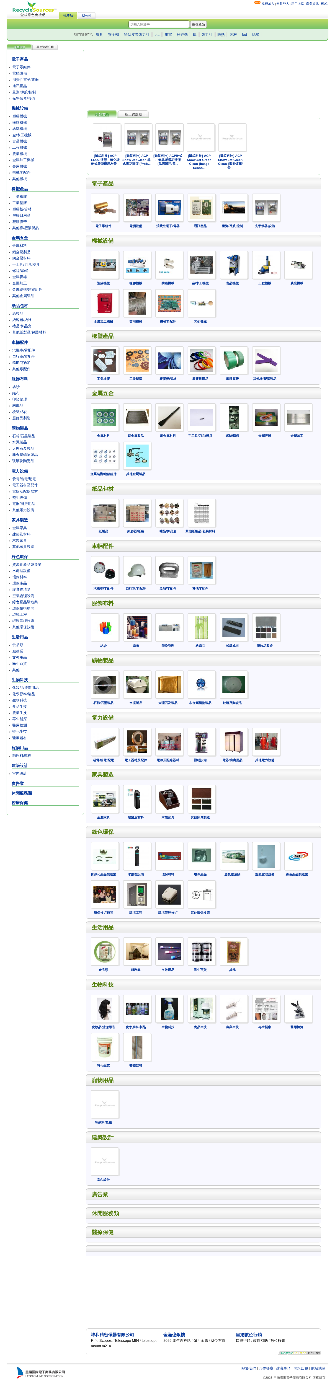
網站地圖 (318, 1368)
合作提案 (266, 1368)
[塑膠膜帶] (232, 346)
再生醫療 (19, 719)
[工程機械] (265, 250)
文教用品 (19, 657)
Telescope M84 (126, 1341)
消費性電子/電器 (25, 80)
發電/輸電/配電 (24, 479)
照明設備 (19, 497)
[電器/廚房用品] (232, 727)
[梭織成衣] (232, 613)
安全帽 (113, 34)
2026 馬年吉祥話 (177, 1341)
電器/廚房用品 (23, 504)
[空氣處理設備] (265, 841)
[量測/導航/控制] (232, 193)
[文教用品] (168, 937)
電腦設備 (19, 73)
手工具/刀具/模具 (26, 264)
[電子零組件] (103, 193)
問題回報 (301, 1368)
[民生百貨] (200, 937)
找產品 (68, 15)
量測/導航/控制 (24, 92)
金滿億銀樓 (174, 1334)
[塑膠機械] (103, 250)
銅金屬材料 (21, 258)
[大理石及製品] (168, 670)
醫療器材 (19, 738)
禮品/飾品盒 (21, 326)
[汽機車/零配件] (103, 556)
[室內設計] (103, 1147)
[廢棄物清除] (232, 841)
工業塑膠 (19, 203)
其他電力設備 (23, 510)
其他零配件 (21, 369)
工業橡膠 (19, 197)
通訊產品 (19, 86)
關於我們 (249, 1368)
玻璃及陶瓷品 (23, 461)
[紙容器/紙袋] (136, 498)
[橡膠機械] (136, 250)
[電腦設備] (136, 193)
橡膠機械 (19, 122)
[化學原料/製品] (136, 994)
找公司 (86, 15)
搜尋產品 (198, 24)
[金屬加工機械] (103, 289)
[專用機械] (136, 289)
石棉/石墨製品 (23, 436)
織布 (16, 393)
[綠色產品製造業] (297, 841)
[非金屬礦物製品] (200, 670)
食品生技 (19, 707)
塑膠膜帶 (19, 222)
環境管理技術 (23, 621)
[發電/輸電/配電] (103, 727)
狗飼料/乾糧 (21, 756)
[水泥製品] (136, 670)
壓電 (168, 34)
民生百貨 (19, 663)
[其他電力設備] (265, 727)
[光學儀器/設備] (265, 193)
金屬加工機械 (23, 160)
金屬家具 (19, 528)
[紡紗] (103, 613)
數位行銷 (278, 1341)
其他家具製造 (23, 546)
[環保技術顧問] (103, 880)
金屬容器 (19, 277)
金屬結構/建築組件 (27, 289)
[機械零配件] (168, 289)
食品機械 (19, 141)
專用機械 (19, 166)
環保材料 (19, 577)
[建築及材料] (136, 784)
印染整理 (19, 399)
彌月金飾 (200, 1341)
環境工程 (19, 614)
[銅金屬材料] (168, 403)
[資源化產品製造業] (103, 841)
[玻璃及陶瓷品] (232, 670)
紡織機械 (19, 129)
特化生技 (19, 731)
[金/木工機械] (200, 250)
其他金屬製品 (23, 296)
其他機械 (19, 179)
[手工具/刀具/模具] (200, 403)
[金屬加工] (297, 403)
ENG (324, 3)
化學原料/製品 (23, 694)
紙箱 (255, 34)
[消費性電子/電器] (168, 193)
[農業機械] (297, 250)
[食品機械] (232, 250)
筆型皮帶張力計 (136, 34)
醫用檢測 (19, 725)
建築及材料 (21, 534)
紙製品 (17, 314)
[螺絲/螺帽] (232, 403)
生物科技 (19, 700)
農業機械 (19, 154)
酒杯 (233, 34)
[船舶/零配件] (168, 556)
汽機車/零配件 (23, 350)
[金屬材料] (103, 403)
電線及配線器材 (25, 491)
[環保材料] (168, 841)
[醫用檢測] (297, 994)
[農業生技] (232, 994)
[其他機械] (200, 289)
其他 (16, 670)
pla (157, 34)
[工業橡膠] (103, 346)
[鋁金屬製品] (136, 403)
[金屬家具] (103, 784)
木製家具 (19, 540)
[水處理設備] (136, 841)
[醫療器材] (136, 1033)
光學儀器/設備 (23, 98)
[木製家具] (168, 784)
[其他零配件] (200, 556)
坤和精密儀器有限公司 (112, 1334)
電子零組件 (21, 67)
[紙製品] (103, 498)
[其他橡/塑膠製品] (265, 346)
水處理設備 (21, 571)
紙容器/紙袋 (21, 320)
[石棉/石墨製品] (103, 670)
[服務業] (136, 937)
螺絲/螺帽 (20, 271)
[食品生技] (200, 994)
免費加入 (268, 3)
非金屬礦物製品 (25, 455)
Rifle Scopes (101, 1341)
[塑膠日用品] (200, 346)
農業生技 (19, 713)
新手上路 (297, 3)
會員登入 (282, 3)
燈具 (99, 34)
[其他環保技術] (200, 880)
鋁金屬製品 (21, 252)
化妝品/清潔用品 (25, 688)
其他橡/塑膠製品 (25, 228)
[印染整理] (168, 613)
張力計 (206, 34)
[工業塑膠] (136, 346)
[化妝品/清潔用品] (103, 994)
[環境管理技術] (168, 880)
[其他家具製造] (200, 784)
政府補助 (260, 1341)
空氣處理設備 (23, 596)
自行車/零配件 (23, 356)
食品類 (17, 645)
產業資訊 (312, 3)
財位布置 (218, 1341)
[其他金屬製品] (136, 441)
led (244, 34)
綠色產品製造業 (25, 602)
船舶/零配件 (21, 363)
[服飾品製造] (265, 613)
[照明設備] (200, 727)
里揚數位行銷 (249, 1334)
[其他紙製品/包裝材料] (200, 498)
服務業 (17, 651)
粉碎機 (182, 34)
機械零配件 (21, 172)
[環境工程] (136, 880)
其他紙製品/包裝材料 (29, 332)
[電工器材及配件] (136, 727)
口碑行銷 (243, 1341)
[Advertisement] (45, 851)
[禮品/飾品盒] (168, 498)
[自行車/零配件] (136, 556)
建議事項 (283, 1368)
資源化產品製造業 (26, 565)
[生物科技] (168, 994)
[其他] (232, 937)
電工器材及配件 (25, 485)
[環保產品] (200, 841)
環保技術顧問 (23, 608)
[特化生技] (103, 1033)
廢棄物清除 (21, 589)
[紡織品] (200, 613)
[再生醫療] (265, 994)
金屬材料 (19, 246)
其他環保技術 (23, 627)
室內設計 (19, 773)
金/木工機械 (21, 135)
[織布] (136, 613)
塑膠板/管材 (21, 209)
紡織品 (17, 405)
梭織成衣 (19, 412)
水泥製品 (19, 442)
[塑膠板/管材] (168, 346)
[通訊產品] (200, 193)
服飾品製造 (21, 418)
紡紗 (16, 387)
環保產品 (19, 583)
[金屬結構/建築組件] (103, 441)
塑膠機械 (19, 116)
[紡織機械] (168, 250)
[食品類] (103, 937)
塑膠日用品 (21, 215)
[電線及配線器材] (168, 727)
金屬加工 (19, 283)
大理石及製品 (23, 448)
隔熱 (221, 34)
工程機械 (19, 147)
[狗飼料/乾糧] (103, 1090)
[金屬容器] (265, 403)
